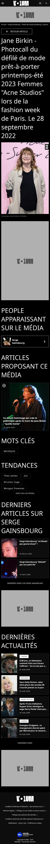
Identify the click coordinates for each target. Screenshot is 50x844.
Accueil (3, 25)
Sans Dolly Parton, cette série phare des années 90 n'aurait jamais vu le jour (32, 685)
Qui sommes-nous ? (36, 806)
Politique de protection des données (24, 815)
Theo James (11, 475)
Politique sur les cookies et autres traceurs (31, 811)
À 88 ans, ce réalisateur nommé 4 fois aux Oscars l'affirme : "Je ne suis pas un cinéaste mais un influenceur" (33, 666)
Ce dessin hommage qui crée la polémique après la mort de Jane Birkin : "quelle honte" (24, 420)
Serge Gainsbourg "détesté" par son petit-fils (33, 563)
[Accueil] (21, 3)
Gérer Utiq (22, 823)
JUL (26, 475)
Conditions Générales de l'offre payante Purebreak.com (24, 819)
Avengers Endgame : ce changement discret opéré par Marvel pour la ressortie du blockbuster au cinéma (33, 729)
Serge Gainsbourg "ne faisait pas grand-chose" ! (33, 542)
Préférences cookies (35, 823)
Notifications (12, 823)
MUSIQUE (9, 451)
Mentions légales (9, 811)
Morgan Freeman (14, 488)
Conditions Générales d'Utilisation (16, 806)
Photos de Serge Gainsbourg (31, 25)
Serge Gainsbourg (14, 25)
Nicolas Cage (12, 482)
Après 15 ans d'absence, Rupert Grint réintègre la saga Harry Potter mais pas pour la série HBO (33, 707)
